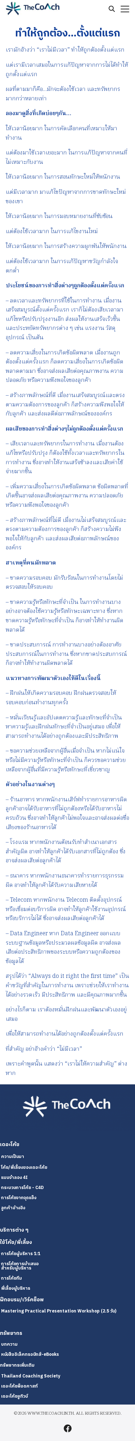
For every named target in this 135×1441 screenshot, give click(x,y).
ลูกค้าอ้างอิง (13, 1208)
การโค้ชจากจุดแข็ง (18, 1197)
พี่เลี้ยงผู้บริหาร (15, 1288)
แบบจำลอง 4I (14, 1177)
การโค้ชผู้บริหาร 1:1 (20, 1253)
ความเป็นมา (12, 1156)
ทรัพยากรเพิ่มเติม (17, 1365)
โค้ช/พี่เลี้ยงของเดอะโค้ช (24, 1167)
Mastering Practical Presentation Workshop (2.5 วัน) (58, 1311)
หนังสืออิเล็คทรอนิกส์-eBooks (30, 1354)
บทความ (9, 1344)
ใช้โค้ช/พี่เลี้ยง (16, 1242)
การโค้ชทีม (11, 1278)
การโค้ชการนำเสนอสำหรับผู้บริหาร (20, 1266)
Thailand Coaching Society (30, 1376)
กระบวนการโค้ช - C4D (22, 1187)
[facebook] (67, 1428)
